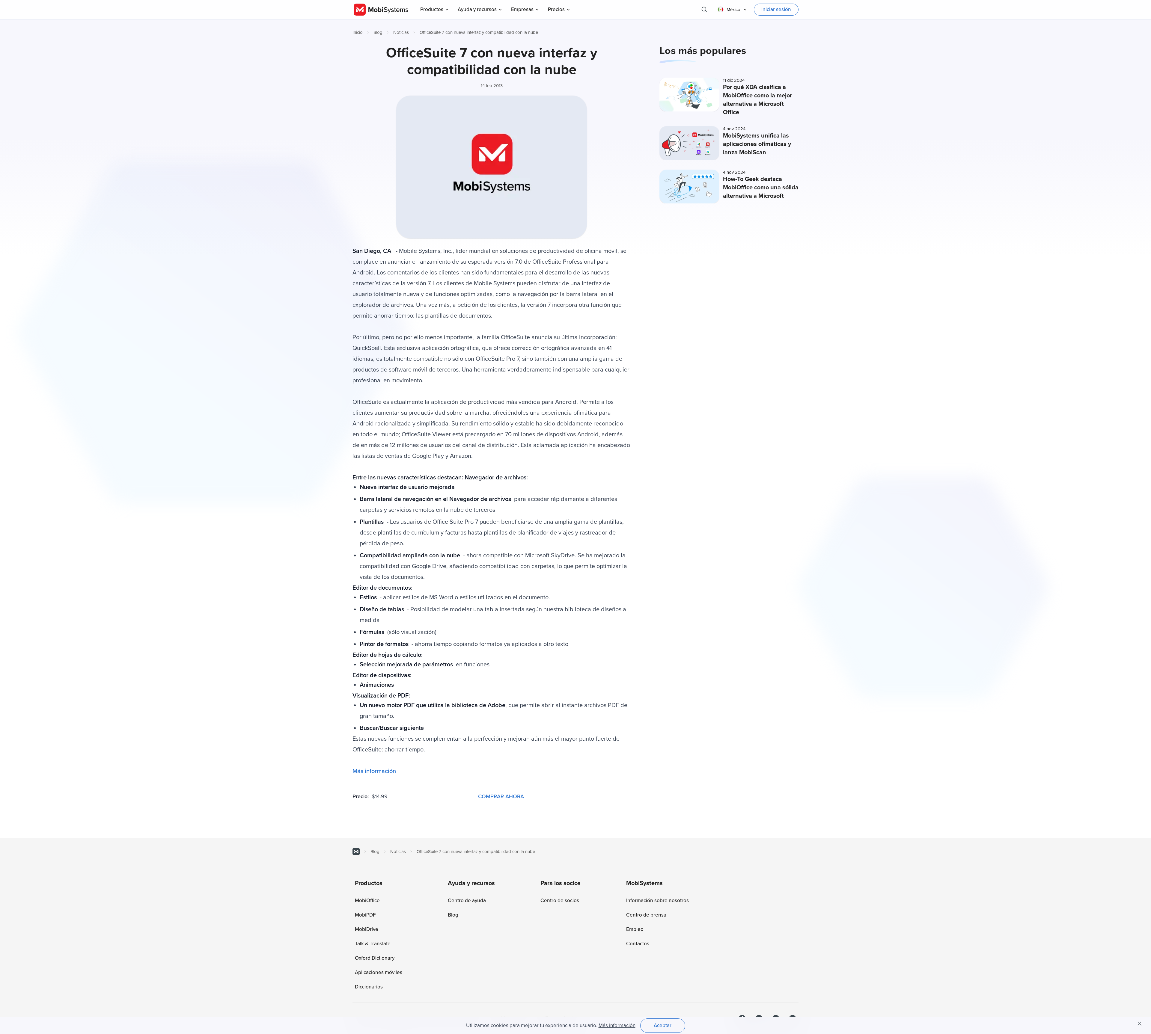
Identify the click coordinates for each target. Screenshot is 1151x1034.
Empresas (522, 9)
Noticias (401, 32)
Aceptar (662, 1025)
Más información (374, 771)
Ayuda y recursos (477, 9)
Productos (431, 9)
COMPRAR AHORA (501, 796)
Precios (556, 9)
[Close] (1139, 1024)
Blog (377, 32)
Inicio (357, 32)
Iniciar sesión (776, 9)
